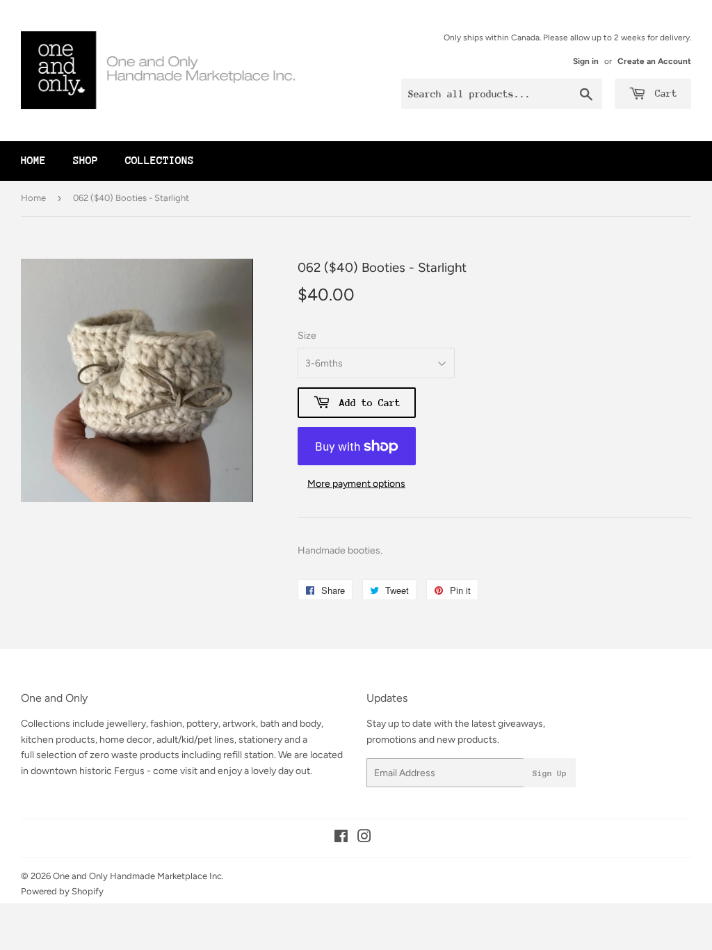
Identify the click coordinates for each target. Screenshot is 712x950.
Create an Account (654, 61)
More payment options (356, 484)
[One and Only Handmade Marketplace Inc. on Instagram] (364, 838)
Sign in (586, 61)
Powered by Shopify (62, 891)
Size (307, 335)
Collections (159, 160)
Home (33, 160)
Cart (663, 93)
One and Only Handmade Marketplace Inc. (138, 876)
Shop (85, 160)
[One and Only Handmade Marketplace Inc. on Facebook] (341, 838)
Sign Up (550, 773)
